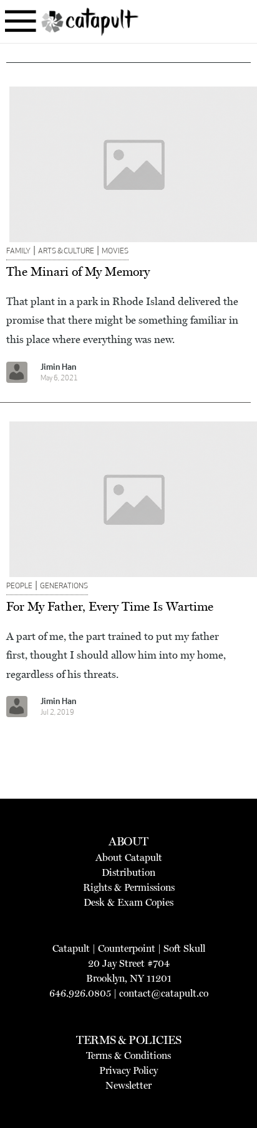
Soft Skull (184, 948)
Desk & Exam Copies (128, 902)
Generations (64, 586)
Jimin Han (58, 367)
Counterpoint (126, 948)
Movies (115, 251)
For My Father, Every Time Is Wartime (109, 606)
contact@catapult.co (163, 993)
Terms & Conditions (128, 1055)
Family (18, 251)
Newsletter (128, 1085)
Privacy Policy (128, 1070)
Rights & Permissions (129, 887)
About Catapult (128, 857)
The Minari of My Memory (78, 271)
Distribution (128, 872)
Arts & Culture (66, 251)
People (19, 586)
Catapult (71, 948)
